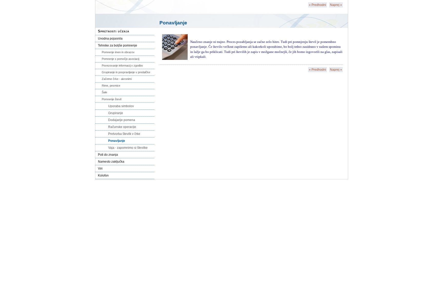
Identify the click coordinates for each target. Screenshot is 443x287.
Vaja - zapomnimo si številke (128, 148)
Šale (104, 92)
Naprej (336, 5)
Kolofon (103, 175)
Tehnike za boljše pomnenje (117, 45)
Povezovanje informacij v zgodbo (122, 65)
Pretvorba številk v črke (124, 134)
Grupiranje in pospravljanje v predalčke (126, 72)
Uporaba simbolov (121, 106)
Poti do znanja (108, 154)
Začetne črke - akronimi (117, 78)
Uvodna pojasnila (110, 38)
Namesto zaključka (111, 161)
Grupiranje (115, 113)
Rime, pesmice (111, 85)
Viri (100, 168)
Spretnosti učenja (113, 31)
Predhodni (317, 5)
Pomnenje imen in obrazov (118, 52)
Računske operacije (122, 127)
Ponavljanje (116, 141)
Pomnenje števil (111, 99)
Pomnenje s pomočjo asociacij (120, 58)
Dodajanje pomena (121, 120)
